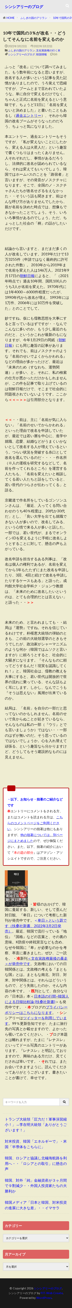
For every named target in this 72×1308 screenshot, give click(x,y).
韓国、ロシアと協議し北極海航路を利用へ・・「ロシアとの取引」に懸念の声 (36, 1163)
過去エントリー (28, 115)
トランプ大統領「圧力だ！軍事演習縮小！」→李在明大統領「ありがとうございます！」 (36, 1124)
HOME (11, 17)
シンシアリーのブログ (24, 6)
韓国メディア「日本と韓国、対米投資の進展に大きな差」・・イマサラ (36, 1205)
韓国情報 (41, 54)
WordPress (44, 1297)
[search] (64, 1102)
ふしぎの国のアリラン (33, 17)
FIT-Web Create (52, 1293)
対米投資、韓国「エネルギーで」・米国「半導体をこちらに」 (36, 1144)
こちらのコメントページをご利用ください (35, 823)
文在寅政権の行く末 (48, 50)
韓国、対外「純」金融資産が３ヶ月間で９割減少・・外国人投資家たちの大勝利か (36, 1185)
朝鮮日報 (27, 275)
